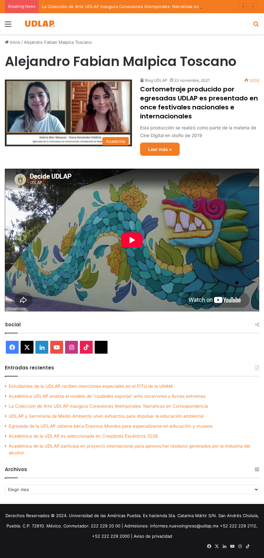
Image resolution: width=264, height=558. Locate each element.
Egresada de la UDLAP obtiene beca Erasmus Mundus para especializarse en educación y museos (110, 426)
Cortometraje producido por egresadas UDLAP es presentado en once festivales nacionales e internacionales (199, 103)
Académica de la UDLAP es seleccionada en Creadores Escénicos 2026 (83, 436)
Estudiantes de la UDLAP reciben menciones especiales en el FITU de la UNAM (91, 386)
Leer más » (160, 149)
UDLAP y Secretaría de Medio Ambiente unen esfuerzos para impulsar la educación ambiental (106, 416)
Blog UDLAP (156, 80)
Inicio (14, 42)
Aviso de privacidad (153, 536)
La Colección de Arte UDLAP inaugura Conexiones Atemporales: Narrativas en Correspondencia (138, 6)
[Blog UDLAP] (40, 24)
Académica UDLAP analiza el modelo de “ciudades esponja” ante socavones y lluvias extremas (107, 396)
